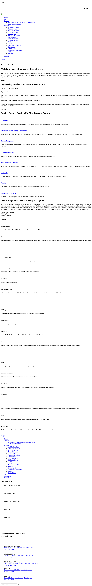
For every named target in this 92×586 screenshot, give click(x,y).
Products (6, 26)
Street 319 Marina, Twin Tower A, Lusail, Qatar (18, 519)
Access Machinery (13, 32)
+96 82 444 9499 (9, 512)
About (6, 19)
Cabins (10, 42)
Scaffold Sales (12, 53)
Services (6, 21)
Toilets (10, 43)
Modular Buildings (13, 27)
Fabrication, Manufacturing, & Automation (14, 130)
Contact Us (4, 59)
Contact (6, 56)
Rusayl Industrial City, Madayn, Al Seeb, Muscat (18, 511)
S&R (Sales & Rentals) (14, 24)
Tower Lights (12, 34)
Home (6, 17)
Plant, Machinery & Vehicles (9, 162)
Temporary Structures (14, 29)
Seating (10, 51)
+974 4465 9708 (9, 520)
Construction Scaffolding (15, 50)
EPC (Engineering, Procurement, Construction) (21, 22)
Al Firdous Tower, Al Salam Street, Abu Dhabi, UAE (19, 495)
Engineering (4, 120)
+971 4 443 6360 (9, 488)
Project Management (7, 141)
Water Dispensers (13, 38)
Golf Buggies (12, 37)
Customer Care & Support (9, 193)
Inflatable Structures (13, 30)
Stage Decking (12, 47)
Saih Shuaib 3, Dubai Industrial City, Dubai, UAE (18, 487)
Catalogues (7, 55)
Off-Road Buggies (13, 40)
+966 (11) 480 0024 (10, 504)
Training (3, 183)
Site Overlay (4, 173)
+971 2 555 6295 (9, 496)
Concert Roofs (12, 48)
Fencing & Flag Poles (14, 35)
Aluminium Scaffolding (14, 45)
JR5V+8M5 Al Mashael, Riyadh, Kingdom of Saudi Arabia (21, 503)
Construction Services (7, 152)
